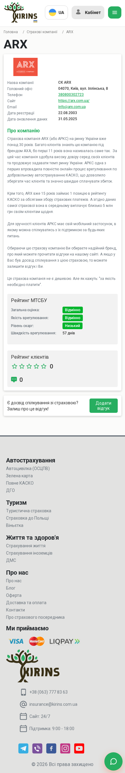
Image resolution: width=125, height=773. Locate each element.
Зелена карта (19, 475)
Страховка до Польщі (27, 518)
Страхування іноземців (29, 553)
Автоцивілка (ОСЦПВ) (28, 468)
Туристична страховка (28, 510)
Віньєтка (14, 525)
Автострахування (30, 460)
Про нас (14, 580)
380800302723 (71, 94)
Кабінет (93, 12)
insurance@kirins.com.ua (53, 704)
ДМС (11, 560)
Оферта (14, 595)
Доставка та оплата (26, 602)
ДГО (10, 490)
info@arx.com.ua (72, 107)
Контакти (15, 610)
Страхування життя (26, 545)
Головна (11, 32)
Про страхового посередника (35, 617)
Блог (10, 588)
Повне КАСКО (20, 483)
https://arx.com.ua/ (74, 101)
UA (61, 12)
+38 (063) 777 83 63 (48, 692)
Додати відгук (103, 406)
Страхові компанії (42, 32)
